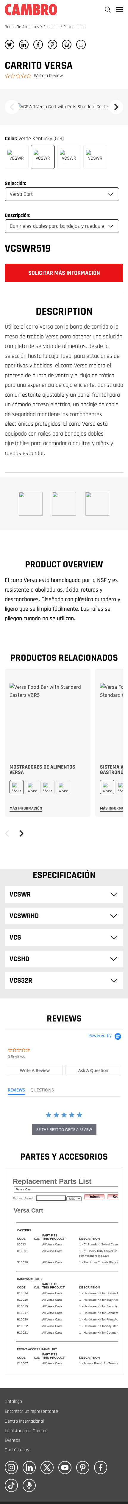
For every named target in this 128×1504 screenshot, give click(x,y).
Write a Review (48, 76)
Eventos (12, 1440)
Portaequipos (74, 27)
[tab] (35, 1070)
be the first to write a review (64, 1129)
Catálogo (13, 1401)
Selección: (15, 183)
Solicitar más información (64, 273)
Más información (26, 808)
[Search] (107, 9)
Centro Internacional (24, 1421)
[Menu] (119, 9)
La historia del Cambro (26, 1431)
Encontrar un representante (31, 1411)
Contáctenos (17, 1450)
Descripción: (17, 215)
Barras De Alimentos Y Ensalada (32, 27)
